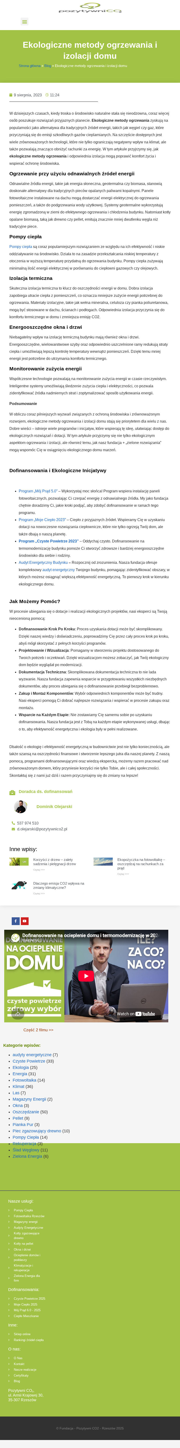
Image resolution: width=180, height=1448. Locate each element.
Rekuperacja (24, 1143)
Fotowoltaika (24, 1080)
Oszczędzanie (26, 1112)
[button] (24, 21)
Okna (18, 1105)
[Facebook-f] (16, 921)
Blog (47, 66)
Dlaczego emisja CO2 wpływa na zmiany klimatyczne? (58, 885)
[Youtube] (25, 921)
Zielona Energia (27, 1156)
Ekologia (21, 1067)
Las (16, 1093)
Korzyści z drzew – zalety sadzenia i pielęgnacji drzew (54, 862)
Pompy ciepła (20, 247)
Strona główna (30, 66)
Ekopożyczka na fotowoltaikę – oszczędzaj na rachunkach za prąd (141, 864)
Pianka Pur (23, 1124)
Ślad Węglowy (26, 1150)
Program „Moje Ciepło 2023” (42, 520)
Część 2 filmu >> (38, 1030)
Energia (20, 1073)
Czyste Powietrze (29, 1061)
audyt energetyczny (58, 570)
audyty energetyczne (32, 1054)
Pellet (18, 1118)
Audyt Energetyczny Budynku (43, 563)
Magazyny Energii (29, 1099)
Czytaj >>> (39, 869)
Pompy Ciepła (26, 1137)
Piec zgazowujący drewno (37, 1131)
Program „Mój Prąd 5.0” (38, 491)
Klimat (18, 1086)
